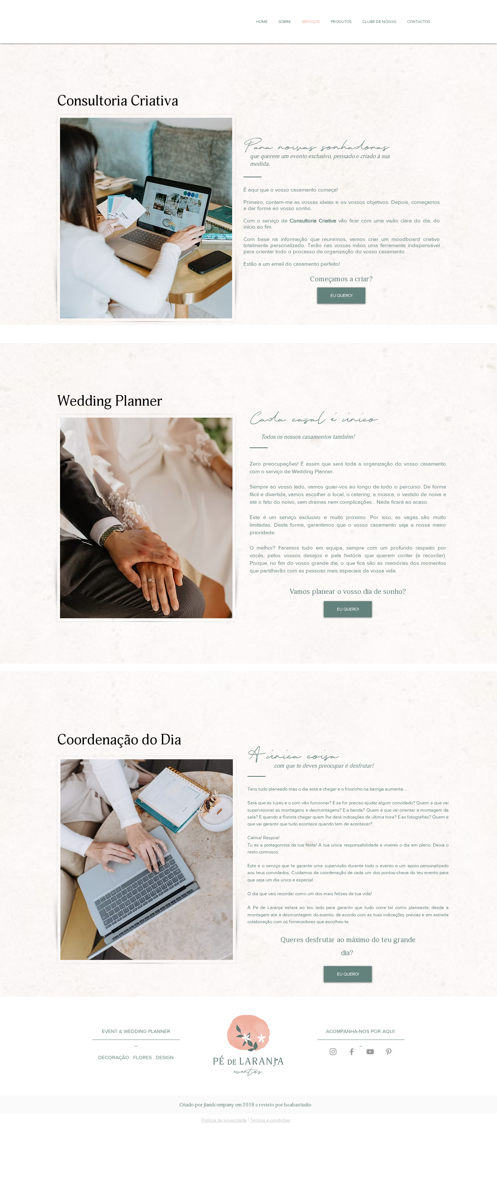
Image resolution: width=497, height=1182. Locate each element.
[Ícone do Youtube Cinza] (370, 1051)
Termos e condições (270, 1120)
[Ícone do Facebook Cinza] (351, 1051)
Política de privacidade (224, 1120)
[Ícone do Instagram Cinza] (333, 1051)
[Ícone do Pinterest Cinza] (388, 1051)
